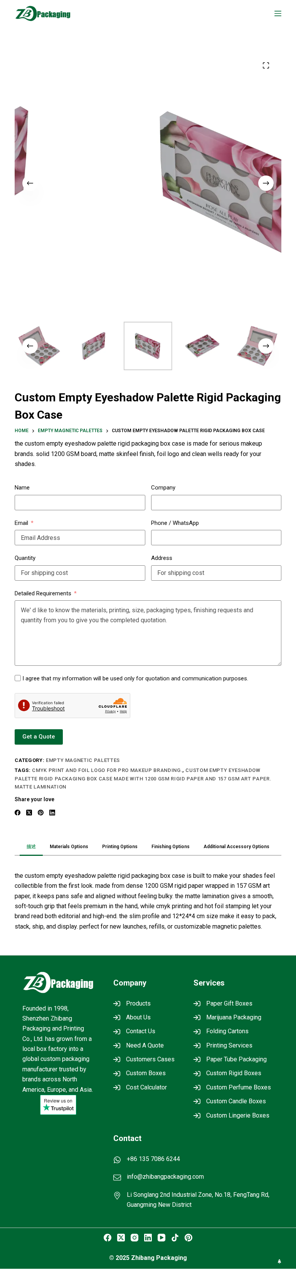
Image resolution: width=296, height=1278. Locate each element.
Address (161, 558)
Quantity (25, 558)
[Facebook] (17, 812)
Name (22, 487)
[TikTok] (175, 1237)
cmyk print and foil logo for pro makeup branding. (107, 770)
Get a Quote (38, 736)
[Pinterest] (41, 812)
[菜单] (277, 13)
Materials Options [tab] (69, 846)
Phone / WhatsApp (175, 523)
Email (21, 523)
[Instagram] (134, 1237)
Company (163, 487)
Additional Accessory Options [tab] (236, 846)
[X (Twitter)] (29, 812)
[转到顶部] (279, 1261)
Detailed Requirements (43, 593)
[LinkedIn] (52, 812)
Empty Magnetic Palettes (83, 760)
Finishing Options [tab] (170, 846)
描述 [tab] (31, 846)
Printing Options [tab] (120, 846)
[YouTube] (161, 1237)
